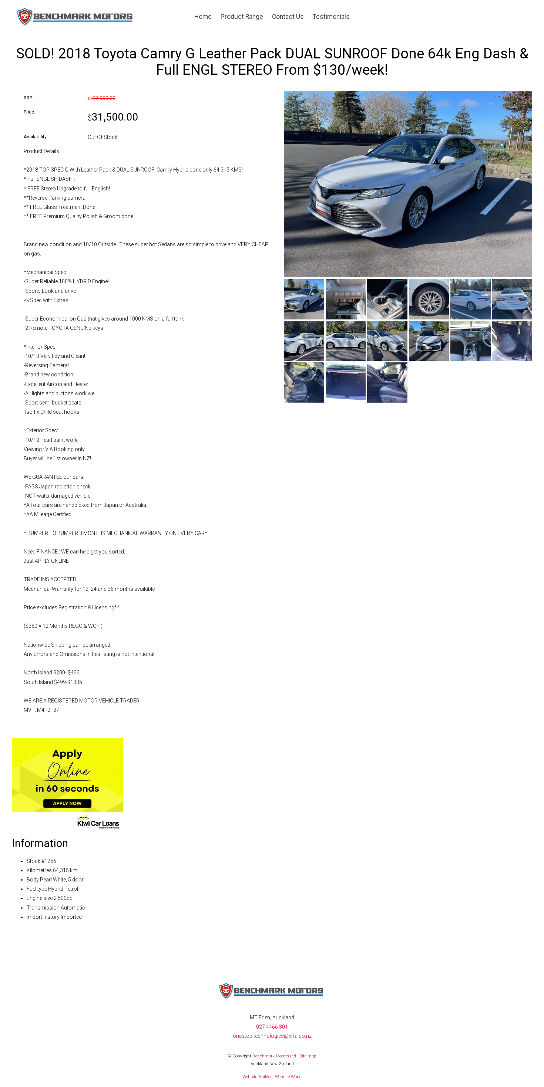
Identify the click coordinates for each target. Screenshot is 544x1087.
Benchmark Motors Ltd (274, 1056)
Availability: (36, 136)
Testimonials (331, 16)
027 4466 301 (272, 1027)
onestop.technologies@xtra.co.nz (272, 1036)
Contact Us (288, 16)
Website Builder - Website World (272, 1076)
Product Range (242, 16)
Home (203, 16)
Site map (307, 1056)
